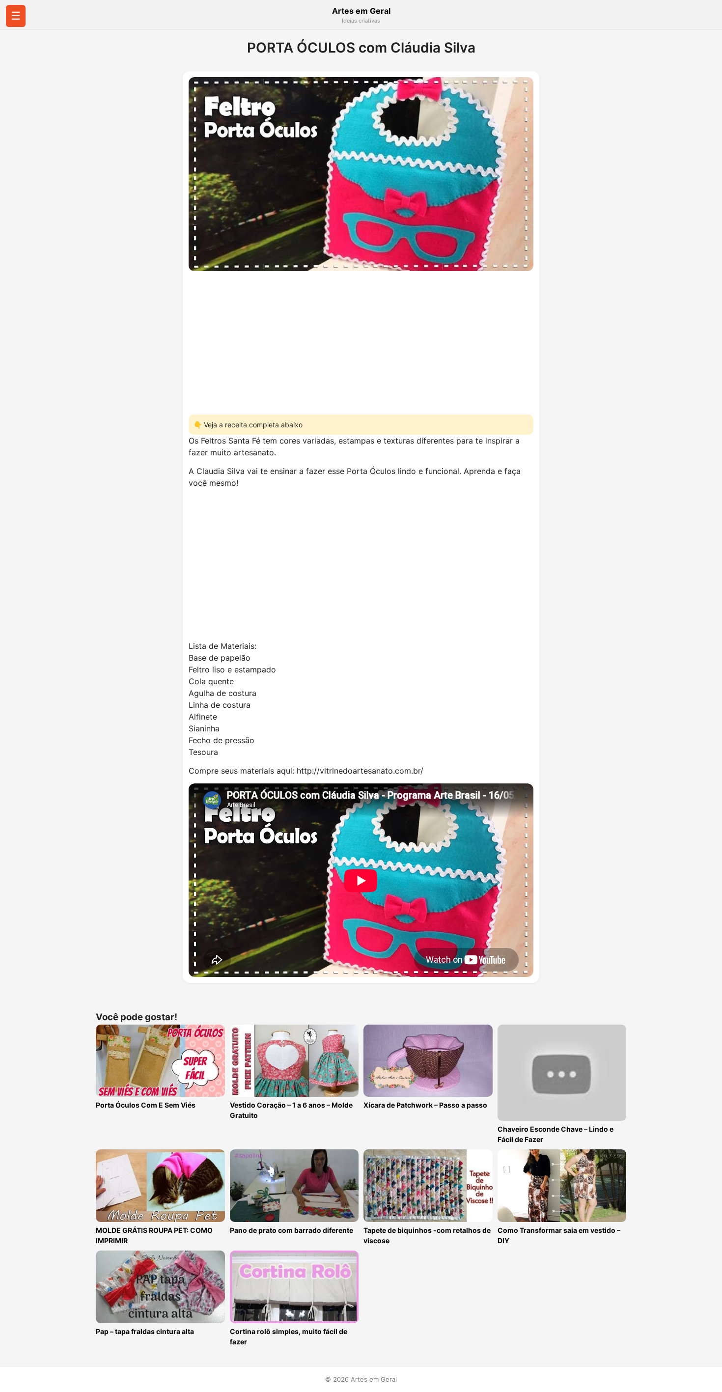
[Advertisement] (361, 340)
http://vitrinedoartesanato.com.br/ (360, 771)
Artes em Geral (361, 11)
